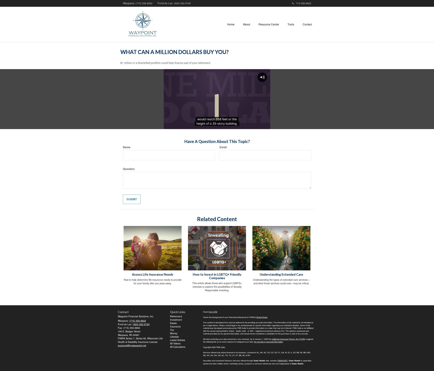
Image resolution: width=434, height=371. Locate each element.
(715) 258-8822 (144, 3)
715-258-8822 (303, 3)
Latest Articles (177, 340)
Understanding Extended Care (281, 274)
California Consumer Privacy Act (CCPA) (288, 339)
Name (126, 147)
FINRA (280, 360)
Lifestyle (174, 336)
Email (223, 147)
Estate (173, 323)
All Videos (175, 343)
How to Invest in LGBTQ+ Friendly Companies (217, 276)
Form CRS (213, 311)
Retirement (176, 316)
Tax (172, 330)
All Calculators (177, 346)
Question (129, 169)
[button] (246, 24)
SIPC (285, 360)
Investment (176, 319)
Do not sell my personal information (268, 341)
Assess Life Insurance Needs (152, 274)
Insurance (175, 326)
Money (173, 333)
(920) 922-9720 (182, 3)
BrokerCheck (262, 317)
